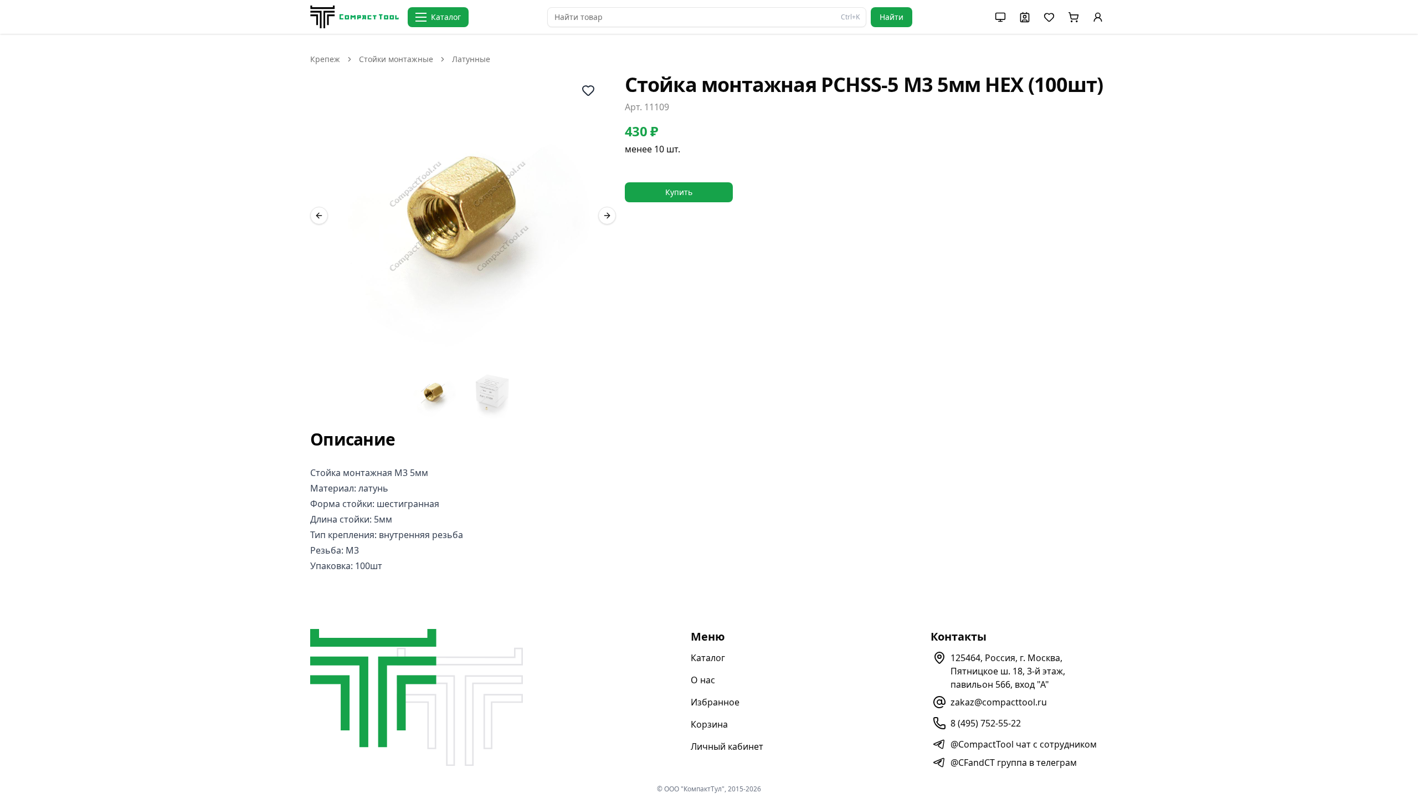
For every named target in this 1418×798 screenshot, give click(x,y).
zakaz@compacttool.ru (999, 702)
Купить (678, 192)
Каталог (708, 658)
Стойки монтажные (396, 59)
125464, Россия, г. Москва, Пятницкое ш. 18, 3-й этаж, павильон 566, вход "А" (1008, 671)
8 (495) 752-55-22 (986, 723)
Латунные (471, 59)
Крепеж (325, 59)
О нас (703, 680)
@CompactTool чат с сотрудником (1024, 744)
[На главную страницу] (354, 17)
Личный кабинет (727, 746)
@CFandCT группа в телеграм (1014, 762)
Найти (891, 17)
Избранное (715, 702)
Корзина (709, 724)
